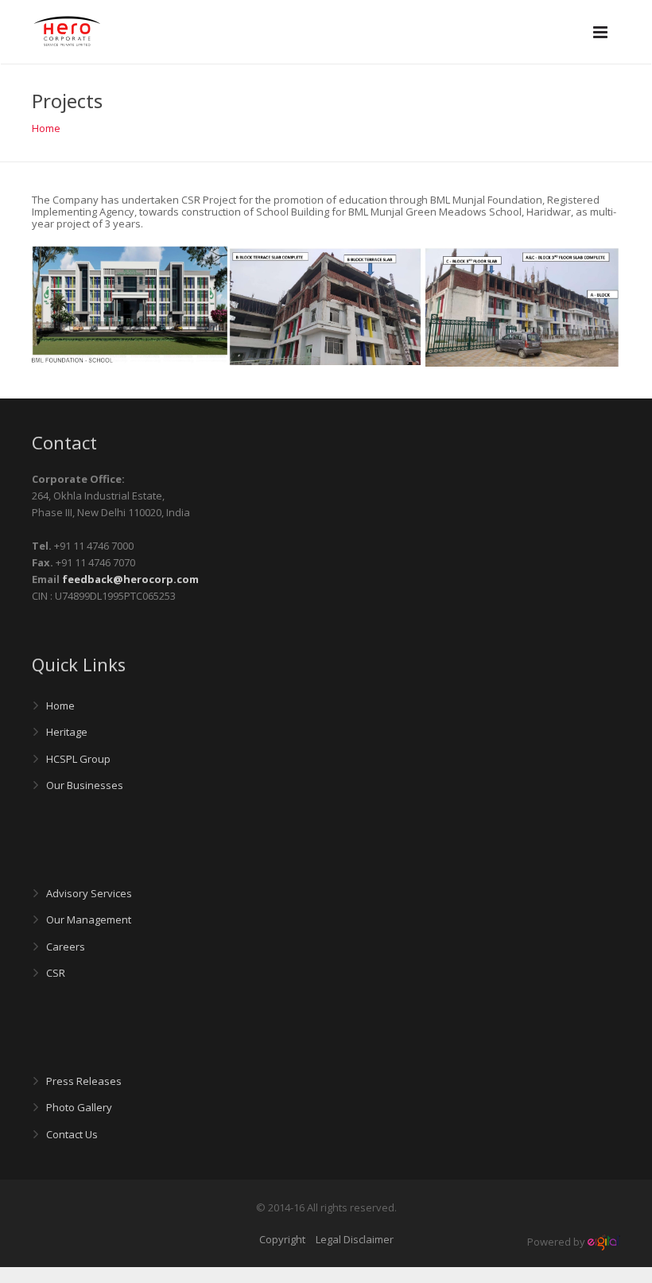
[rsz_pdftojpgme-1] (130, 305)
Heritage (66, 732)
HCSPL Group (78, 759)
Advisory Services (89, 893)
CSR (55, 973)
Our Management (88, 919)
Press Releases (84, 1081)
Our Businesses (84, 785)
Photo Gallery (79, 1107)
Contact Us (72, 1134)
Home (46, 128)
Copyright (282, 1239)
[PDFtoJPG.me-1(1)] (325, 305)
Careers (65, 946)
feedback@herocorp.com (130, 579)
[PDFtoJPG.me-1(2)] (522, 306)
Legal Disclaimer (355, 1239)
